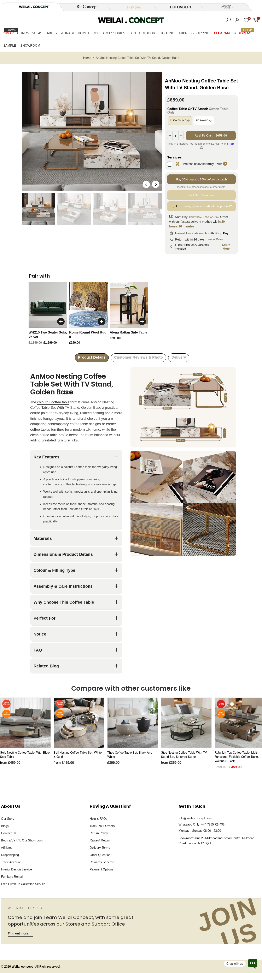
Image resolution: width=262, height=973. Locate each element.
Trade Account (11, 862)
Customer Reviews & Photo (138, 357)
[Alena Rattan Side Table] (129, 305)
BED (133, 33)
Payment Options (101, 869)
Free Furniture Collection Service (23, 884)
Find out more (20, 933)
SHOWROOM (30, 45)
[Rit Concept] (85, 7)
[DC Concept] (178, 7)
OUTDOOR (147, 33)
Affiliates (6, 847)
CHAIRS (23, 33)
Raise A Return (100, 840)
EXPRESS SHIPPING (194, 33)
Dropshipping (10, 855)
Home (87, 57)
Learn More (214, 239)
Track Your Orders (102, 826)
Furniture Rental (12, 876)
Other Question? (101, 855)
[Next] (155, 184)
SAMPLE (9, 45)
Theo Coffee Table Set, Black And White (129, 754)
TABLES (51, 33)
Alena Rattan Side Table (128, 332)
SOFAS (37, 33)
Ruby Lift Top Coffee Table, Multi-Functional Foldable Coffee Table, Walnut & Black (237, 756)
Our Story (7, 818)
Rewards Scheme (102, 862)
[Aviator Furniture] (225, 7)
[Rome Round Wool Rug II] (88, 305)
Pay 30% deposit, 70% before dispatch (201, 179)
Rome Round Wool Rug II (87, 335)
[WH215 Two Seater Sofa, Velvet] (48, 305)
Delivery (178, 357)
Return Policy (99, 833)
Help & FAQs (98, 818)
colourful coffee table (53, 402)
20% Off (9, 32)
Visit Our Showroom (201, 195)
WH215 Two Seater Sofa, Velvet (48, 335)
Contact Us (8, 833)
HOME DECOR (89, 33)
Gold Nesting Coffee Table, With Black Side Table (25, 754)
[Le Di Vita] (131, 7)
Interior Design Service (16, 869)
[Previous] (146, 184)
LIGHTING (167, 33)
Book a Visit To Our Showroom (22, 840)
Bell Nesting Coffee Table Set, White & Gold (78, 754)
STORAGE (67, 33)
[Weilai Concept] (34, 6)
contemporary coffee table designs (74, 424)
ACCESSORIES (114, 33)
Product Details (91, 357)
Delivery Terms (100, 847)
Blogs (5, 826)
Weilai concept (23, 966)
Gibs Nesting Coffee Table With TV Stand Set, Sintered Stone (184, 754)
